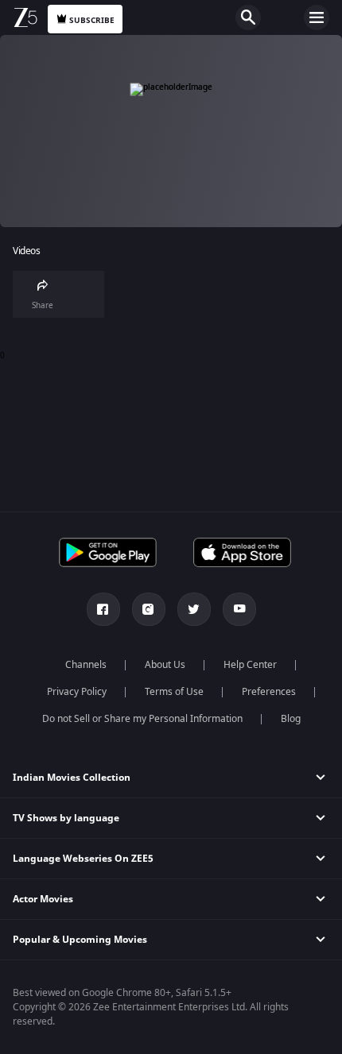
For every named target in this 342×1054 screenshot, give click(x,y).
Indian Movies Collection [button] (71, 777)
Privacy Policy (77, 692)
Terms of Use (174, 692)
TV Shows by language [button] (66, 818)
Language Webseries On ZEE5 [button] (83, 858)
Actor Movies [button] (43, 899)
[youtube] (239, 609)
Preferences (269, 692)
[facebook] (103, 609)
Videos (26, 251)
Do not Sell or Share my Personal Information (142, 719)
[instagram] (148, 609)
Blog (291, 719)
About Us (165, 665)
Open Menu (316, 17)
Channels (86, 665)
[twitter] (194, 609)
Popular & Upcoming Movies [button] (80, 939)
